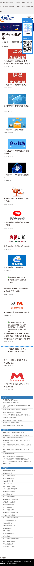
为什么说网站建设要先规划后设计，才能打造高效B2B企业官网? (17, 462)
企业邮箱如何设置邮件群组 (10, 499)
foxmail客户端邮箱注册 (9, 520)
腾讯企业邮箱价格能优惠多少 (11, 538)
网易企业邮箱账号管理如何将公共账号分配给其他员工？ (17, 445)
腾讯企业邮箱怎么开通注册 (10, 517)
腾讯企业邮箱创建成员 (9, 541)
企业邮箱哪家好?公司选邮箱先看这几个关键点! (16, 435)
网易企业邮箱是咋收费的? (14, 130)
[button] (8, 27)
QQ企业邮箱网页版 (8, 494)
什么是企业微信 (7, 523)
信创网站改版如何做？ (9, 453)
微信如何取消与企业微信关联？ (12, 423)
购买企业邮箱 (6, 531)
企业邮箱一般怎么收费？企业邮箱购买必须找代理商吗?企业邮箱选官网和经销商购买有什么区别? (17, 336)
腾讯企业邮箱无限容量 (9, 486)
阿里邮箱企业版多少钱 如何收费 (16, 312)
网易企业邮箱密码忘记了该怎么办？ (13, 425)
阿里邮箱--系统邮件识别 (9, 417)
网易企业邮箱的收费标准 (14, 267)
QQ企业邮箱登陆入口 (9, 525)
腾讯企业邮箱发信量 (8, 510)
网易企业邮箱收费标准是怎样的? (17, 246)
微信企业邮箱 (6, 536)
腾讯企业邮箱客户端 (8, 478)
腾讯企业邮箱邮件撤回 (9, 496)
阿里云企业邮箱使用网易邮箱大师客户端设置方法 (17, 415)
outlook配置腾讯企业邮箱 (10, 489)
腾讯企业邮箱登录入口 (9, 475)
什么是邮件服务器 (8, 481)
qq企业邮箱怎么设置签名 (10, 546)
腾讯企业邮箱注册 (8, 544)
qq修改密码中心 (7, 483)
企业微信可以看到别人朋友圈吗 (12, 412)
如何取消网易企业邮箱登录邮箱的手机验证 (15, 409)
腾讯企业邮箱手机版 (8, 533)
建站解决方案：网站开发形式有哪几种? (14, 432)
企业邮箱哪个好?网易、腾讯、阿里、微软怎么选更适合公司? (16, 441)
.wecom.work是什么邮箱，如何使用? (13, 420)
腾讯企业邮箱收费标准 (9, 470)
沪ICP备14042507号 (11, 563)
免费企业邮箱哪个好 (8, 507)
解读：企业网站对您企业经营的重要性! (14, 456)
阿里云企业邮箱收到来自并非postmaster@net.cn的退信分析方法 (16, 406)
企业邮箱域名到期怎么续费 (10, 512)
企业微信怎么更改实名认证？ (11, 402)
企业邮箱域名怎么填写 (9, 491)
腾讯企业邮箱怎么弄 (8, 504)
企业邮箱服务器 (7, 473)
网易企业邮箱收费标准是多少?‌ (16, 85)
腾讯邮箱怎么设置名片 (9, 515)
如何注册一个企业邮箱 (9, 502)
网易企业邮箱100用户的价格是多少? (13, 438)
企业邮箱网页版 (7, 528)
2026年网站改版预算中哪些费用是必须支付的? (16, 459)
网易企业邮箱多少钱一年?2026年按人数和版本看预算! (16, 450)
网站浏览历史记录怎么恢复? (11, 400)
